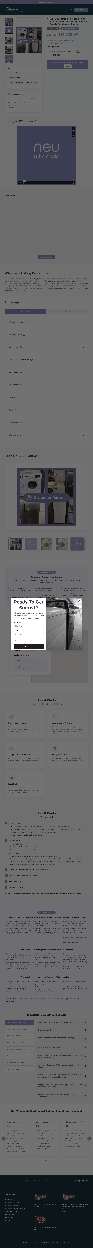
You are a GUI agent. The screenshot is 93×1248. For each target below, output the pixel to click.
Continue (28, 647)
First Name (17, 622)
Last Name (17, 631)
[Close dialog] (79, 600)
